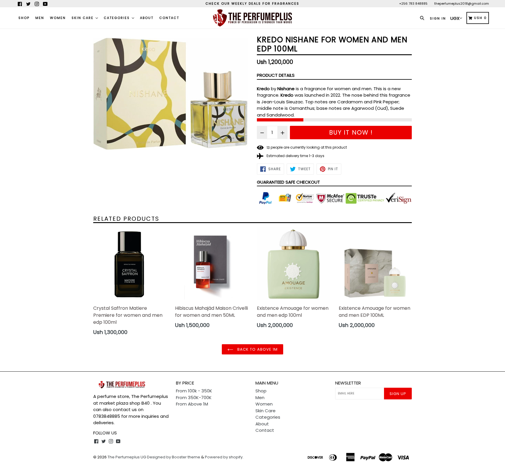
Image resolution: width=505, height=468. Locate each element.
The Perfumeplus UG (127, 457)
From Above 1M (192, 404)
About (146, 17)
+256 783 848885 (413, 3)
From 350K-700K (194, 397)
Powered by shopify (224, 457)
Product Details (276, 75)
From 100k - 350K (194, 391)
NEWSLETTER (348, 383)
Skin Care (83, 17)
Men (39, 17)
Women (58, 17)
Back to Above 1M (257, 349)
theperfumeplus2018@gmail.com (461, 3)
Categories (117, 17)
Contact (169, 17)
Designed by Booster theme (173, 457)
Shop (24, 17)
